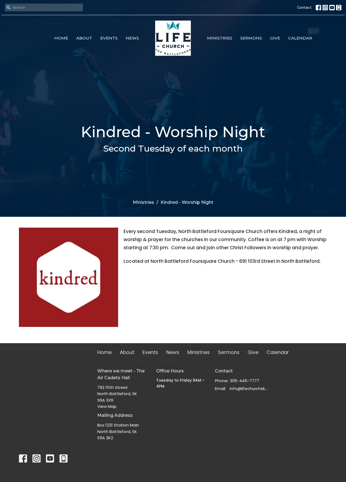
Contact (304, 7)
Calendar (300, 38)
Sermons (251, 38)
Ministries (219, 38)
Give (275, 38)
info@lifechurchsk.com (249, 388)
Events (109, 38)
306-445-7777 (244, 380)
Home (61, 38)
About (84, 38)
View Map (107, 406)
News (132, 38)
